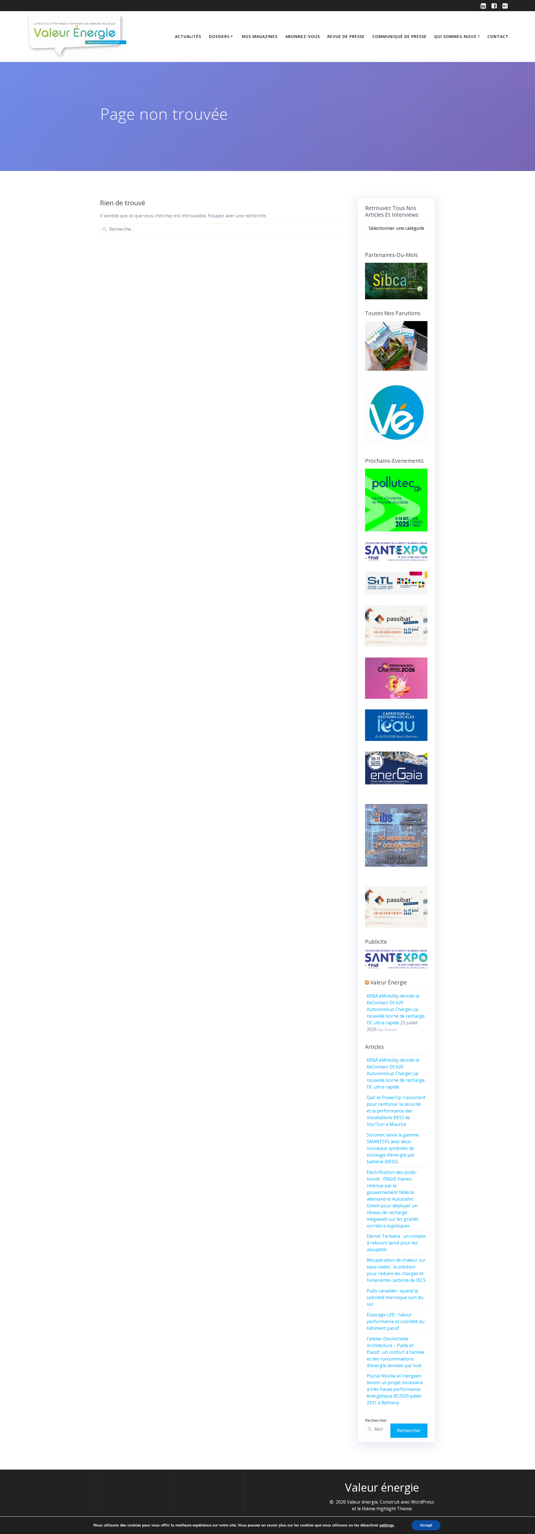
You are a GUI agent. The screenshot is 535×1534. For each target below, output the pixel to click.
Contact (498, 36)
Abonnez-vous (302, 36)
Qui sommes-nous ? (457, 36)
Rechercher (376, 1420)
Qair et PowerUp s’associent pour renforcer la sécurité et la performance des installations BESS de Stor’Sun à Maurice (396, 1110)
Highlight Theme (394, 1509)
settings (387, 1525)
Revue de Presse (346, 36)
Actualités (188, 36)
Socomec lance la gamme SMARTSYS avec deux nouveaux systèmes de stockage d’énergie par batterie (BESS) (393, 1148)
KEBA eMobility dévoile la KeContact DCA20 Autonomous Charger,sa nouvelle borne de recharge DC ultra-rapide (396, 1009)
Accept (426, 1525)
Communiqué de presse (399, 36)
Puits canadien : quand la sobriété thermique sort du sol (395, 1297)
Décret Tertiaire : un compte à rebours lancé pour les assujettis (396, 1243)
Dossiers (219, 36)
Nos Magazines (260, 36)
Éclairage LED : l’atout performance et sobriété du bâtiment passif (395, 1321)
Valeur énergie (388, 982)
